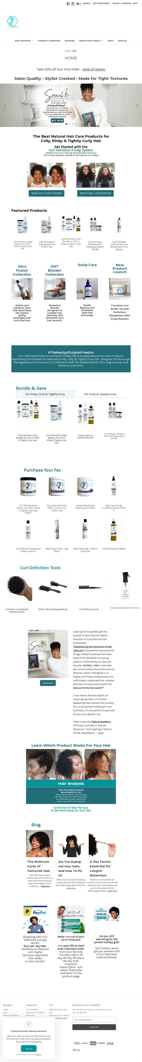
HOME (5, 1009)
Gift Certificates (101, 3)
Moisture (70, 40)
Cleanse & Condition (49, 40)
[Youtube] (77, 3)
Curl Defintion (23, 40)
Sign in (116, 3)
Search (86, 3)
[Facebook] (68, 3)
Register (126, 3)
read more (45, 886)
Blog (5, 1012)
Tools (111, 40)
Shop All (122, 40)
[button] (5, 105)
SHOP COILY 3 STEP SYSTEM (46, 193)
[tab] (45, 394)
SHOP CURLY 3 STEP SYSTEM (95, 193)
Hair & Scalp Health (90, 40)
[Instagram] (73, 3)
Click (101, 732)
